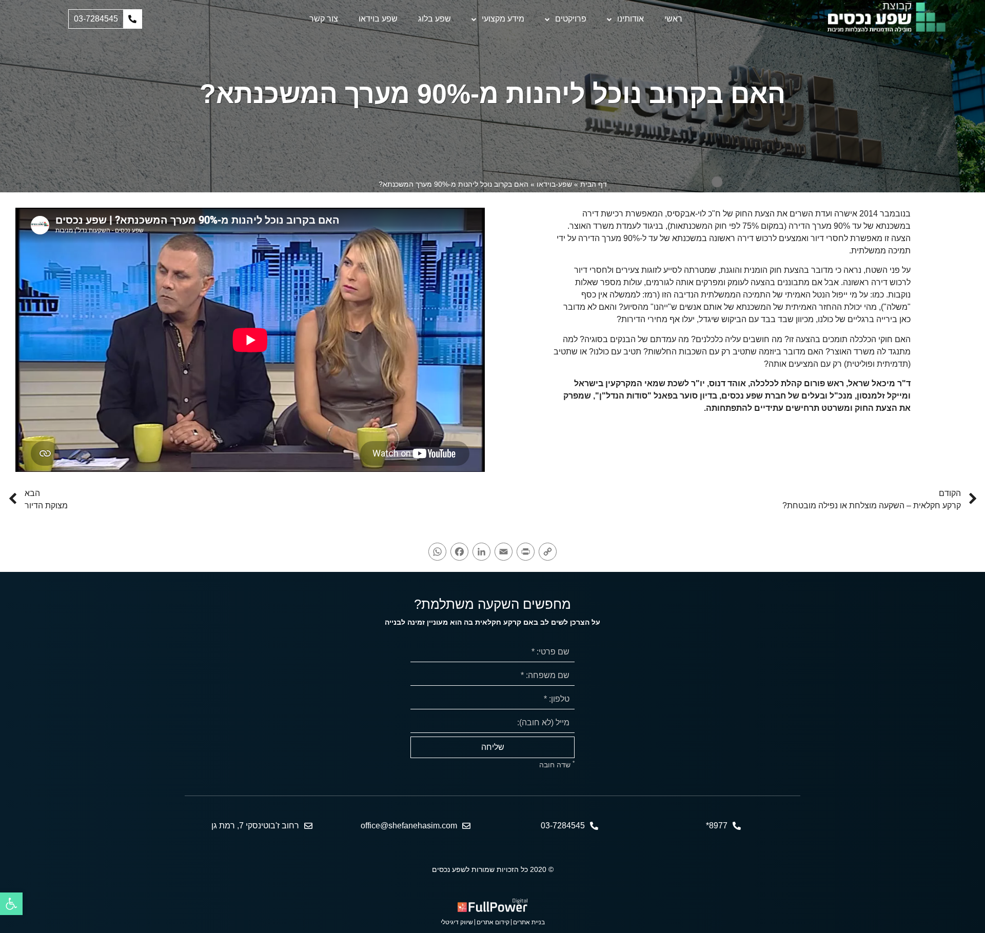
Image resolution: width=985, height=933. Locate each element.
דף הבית (593, 184)
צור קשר (323, 18)
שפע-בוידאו (554, 184)
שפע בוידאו (378, 18)
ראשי (673, 18)
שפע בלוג (434, 18)
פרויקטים (570, 18)
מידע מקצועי (503, 18)
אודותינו (630, 18)
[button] (105, 19)
